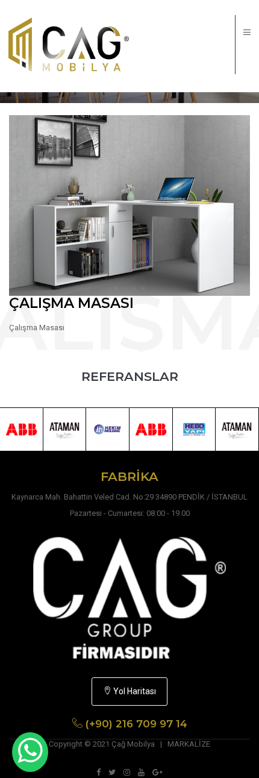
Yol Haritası (133, 691)
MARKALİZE (188, 743)
